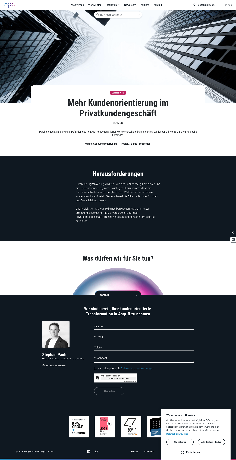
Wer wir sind (94, 4)
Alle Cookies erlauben (211, 442)
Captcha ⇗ (130, 381)
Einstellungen (193, 452)
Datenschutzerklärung (177, 434)
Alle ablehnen (180, 442)
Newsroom (130, 4)
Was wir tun (77, 4)
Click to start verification (118, 378)
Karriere (145, 4)
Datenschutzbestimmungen (137, 368)
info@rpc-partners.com (56, 366)
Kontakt (158, 4)
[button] (113, 5)
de (230, 4)
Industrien (111, 4)
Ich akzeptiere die (126, 368)
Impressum (149, 451)
